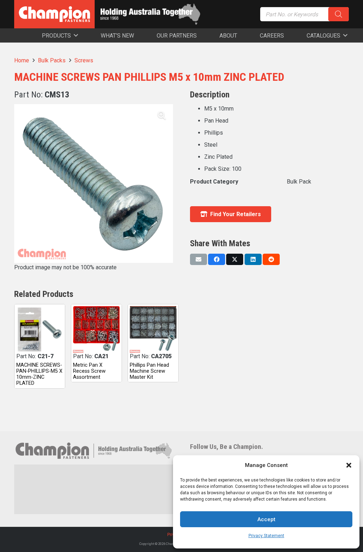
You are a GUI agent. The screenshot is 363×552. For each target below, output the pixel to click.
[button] (348, 465)
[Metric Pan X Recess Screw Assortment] (96, 329)
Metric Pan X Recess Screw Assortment (89, 371)
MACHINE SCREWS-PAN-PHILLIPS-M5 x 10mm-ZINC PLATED (39, 374)
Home (21, 60)
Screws (83, 60)
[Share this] (216, 259)
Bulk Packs (52, 60)
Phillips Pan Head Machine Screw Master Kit (149, 371)
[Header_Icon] (54, 14)
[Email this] (198, 259)
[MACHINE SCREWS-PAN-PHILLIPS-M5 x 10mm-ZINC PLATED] (39, 329)
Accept (266, 519)
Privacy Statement (266, 535)
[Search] (338, 14)
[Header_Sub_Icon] (150, 14)
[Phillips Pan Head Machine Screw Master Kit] (153, 329)
